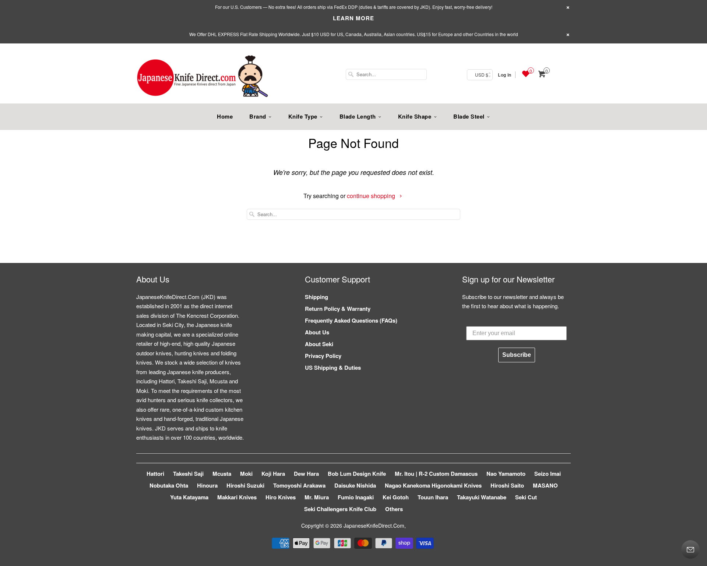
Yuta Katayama (189, 497)
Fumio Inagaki (356, 497)
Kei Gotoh (396, 497)
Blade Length (358, 116)
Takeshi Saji (188, 474)
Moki (246, 474)
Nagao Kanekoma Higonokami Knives (433, 485)
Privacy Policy (323, 356)
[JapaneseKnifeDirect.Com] (202, 77)
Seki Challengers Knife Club (340, 509)
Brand (257, 116)
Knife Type (302, 116)
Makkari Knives (237, 497)
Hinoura (207, 485)
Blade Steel (469, 116)
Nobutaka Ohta (169, 485)
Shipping (316, 297)
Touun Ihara (433, 497)
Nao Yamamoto (505, 474)
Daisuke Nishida (355, 485)
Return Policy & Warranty (337, 309)
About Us (317, 332)
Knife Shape (415, 116)
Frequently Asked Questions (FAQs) (351, 320)
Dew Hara (306, 474)
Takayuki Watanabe (481, 497)
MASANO (545, 485)
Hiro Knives (280, 497)
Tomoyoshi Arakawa (299, 485)
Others (394, 509)
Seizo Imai (547, 474)
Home (225, 116)
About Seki (319, 344)
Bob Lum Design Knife (357, 474)
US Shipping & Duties (333, 367)
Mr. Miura (317, 497)
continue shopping (372, 195)
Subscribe (516, 355)
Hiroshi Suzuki (245, 485)
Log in (504, 74)
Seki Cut (526, 497)
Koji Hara (273, 474)
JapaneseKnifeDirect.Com (374, 525)
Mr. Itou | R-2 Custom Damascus (436, 474)
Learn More (353, 18)
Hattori (155, 474)
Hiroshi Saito (507, 485)
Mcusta (221, 474)
